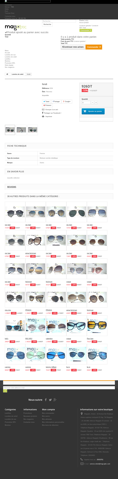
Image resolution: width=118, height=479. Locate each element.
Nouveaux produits (30, 416)
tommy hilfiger (51, 367)
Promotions (28, 413)
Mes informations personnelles (53, 422)
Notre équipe (9, 65)
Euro (6, 11)
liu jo (68, 367)
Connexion (8, 5)
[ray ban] (15, 212)
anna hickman (30, 253)
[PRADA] (35, 297)
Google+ (68, 101)
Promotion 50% (10, 63)
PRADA (28, 310)
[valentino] (56, 325)
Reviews (11, 186)
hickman (28, 282)
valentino (49, 339)
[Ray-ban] (97, 325)
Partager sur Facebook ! (52, 113)
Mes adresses (47, 419)
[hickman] (35, 269)
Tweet (47, 101)
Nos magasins (9, 67)
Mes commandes (48, 413)
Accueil (7, 53)
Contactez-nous (10, 16)
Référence (45, 88)
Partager (57, 101)
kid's (6, 339)
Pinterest (48, 105)
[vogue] (76, 269)
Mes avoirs (46, 416)
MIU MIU (28, 339)
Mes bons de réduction (50, 425)
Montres (7, 61)
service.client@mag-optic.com (100, 464)
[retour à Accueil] (7, 74)
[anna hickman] (35, 240)
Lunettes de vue (10, 55)
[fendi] (10, 130)
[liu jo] (76, 354)
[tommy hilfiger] (56, 354)
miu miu (8, 310)
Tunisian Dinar (9, 13)
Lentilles (7, 59)
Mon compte (48, 409)
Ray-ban (90, 339)
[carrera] (15, 354)
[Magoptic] (22, 28)
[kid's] (15, 325)
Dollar (7, 9)
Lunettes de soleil (11, 57)
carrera (7, 367)
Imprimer (49, 116)
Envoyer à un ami (52, 109)
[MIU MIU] (35, 325)
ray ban (7, 225)
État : (44, 91)
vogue (68, 282)
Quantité (85, 99)
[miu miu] (15, 297)
